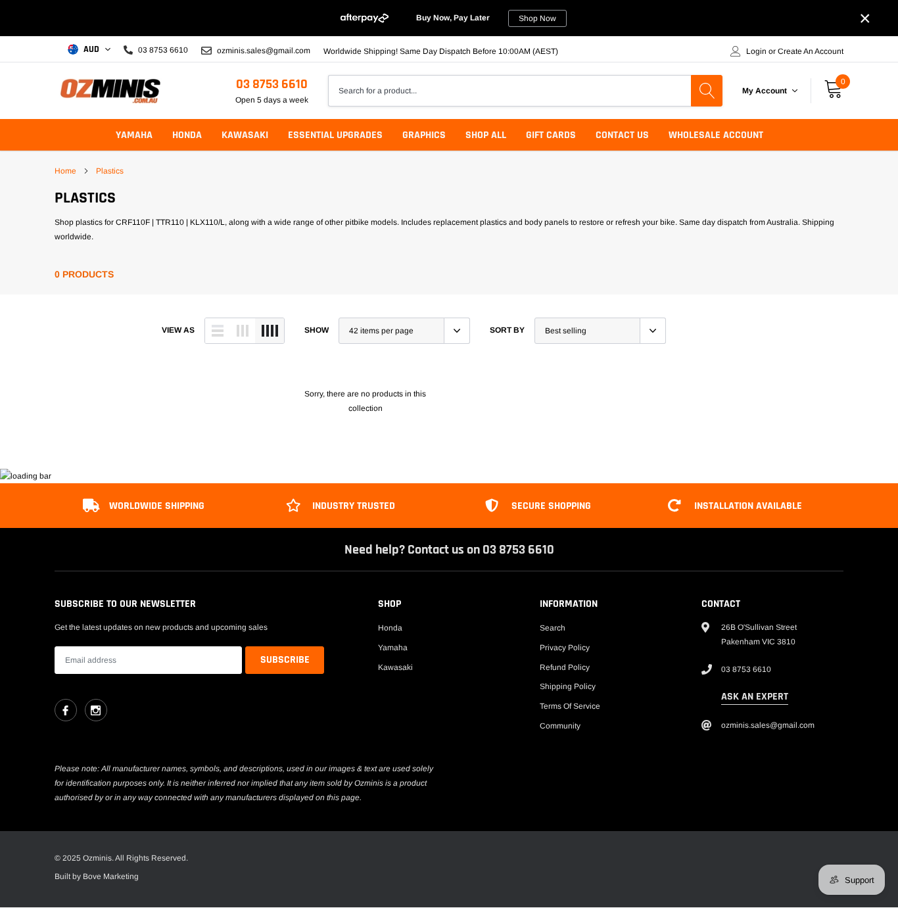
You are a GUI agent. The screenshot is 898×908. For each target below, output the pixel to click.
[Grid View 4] (269, 330)
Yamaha (134, 135)
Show (316, 330)
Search (552, 628)
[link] (66, 710)
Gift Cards (551, 135)
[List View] (217, 330)
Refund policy (565, 667)
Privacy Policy (565, 647)
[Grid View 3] (242, 330)
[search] (706, 91)
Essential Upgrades (335, 135)
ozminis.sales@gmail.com (262, 50)
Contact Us (622, 135)
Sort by (507, 330)
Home (65, 171)
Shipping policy (568, 686)
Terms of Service (570, 706)
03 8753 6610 (272, 84)
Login (756, 51)
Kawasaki (245, 135)
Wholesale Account (716, 135)
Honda (187, 135)
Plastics (110, 171)
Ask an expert (754, 697)
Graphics (424, 135)
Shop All (485, 135)
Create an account (810, 51)
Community (560, 725)
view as (178, 330)
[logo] (110, 91)
